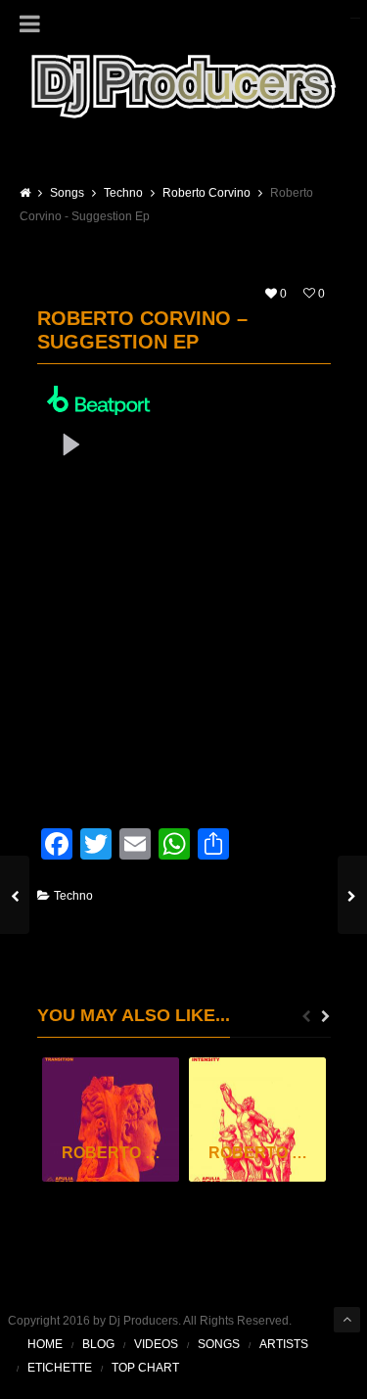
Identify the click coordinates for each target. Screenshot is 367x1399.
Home (45, 1344)
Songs (219, 1344)
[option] (110, 1120)
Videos (156, 1344)
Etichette (59, 1368)
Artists (283, 1344)
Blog (98, 1344)
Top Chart (145, 1368)
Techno (73, 896)
